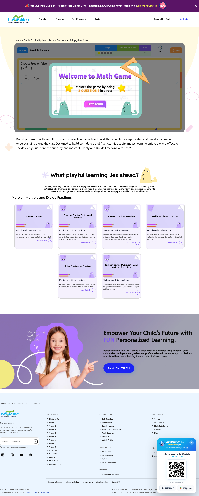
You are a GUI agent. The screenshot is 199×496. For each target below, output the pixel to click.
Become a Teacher (55, 482)
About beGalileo (72, 482)
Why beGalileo (102, 482)
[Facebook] (31, 455)
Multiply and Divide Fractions (50, 40)
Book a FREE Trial (162, 19)
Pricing (98, 19)
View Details (42, 240)
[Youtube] (21, 455)
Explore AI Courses (147, 5)
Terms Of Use (32, 492)
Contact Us (116, 482)
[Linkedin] (3, 455)
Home (17, 40)
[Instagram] (12, 455)
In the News (88, 482)
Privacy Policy (45, 492)
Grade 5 (28, 40)
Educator (60, 19)
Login (185, 19)
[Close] (196, 6)
